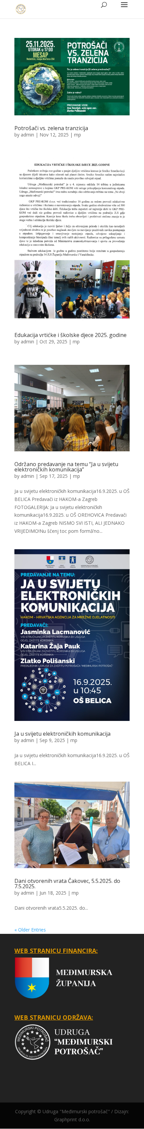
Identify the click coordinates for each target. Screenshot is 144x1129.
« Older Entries (30, 929)
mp (77, 134)
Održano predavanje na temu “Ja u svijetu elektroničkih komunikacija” (66, 466)
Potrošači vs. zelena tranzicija (51, 128)
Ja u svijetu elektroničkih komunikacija (62, 733)
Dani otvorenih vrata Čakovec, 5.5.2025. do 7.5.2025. (67, 883)
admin (27, 134)
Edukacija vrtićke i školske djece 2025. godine (70, 335)
